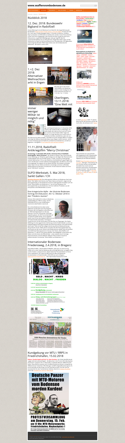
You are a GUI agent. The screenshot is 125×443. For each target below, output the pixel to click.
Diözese (79, 172)
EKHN (77, 174)
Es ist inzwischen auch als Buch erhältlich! (52, 142)
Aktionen (35, 14)
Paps (82, 161)
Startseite (30, 14)
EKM (94, 172)
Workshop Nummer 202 (34, 179)
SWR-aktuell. (49, 370)
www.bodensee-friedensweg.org (36, 256)
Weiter (95, 123)
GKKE (85, 172)
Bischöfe (94, 170)
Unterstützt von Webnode (68, 437)
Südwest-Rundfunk (65, 369)
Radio (90, 172)
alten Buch (84, 120)
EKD (82, 174)
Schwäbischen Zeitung (40, 370)
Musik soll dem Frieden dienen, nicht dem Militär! (48, 31)
